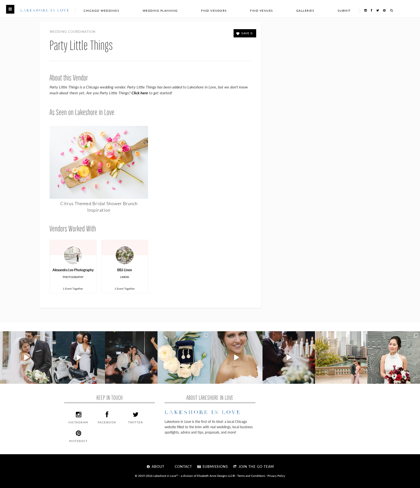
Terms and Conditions (251, 476)
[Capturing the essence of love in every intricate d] (184, 357)
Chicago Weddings (101, 11)
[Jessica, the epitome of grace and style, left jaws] (236, 357)
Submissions (214, 466)
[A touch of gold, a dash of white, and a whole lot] (26, 357)
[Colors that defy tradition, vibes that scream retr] (288, 357)
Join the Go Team (255, 466)
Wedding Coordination (73, 31)
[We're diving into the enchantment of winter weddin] (394, 357)
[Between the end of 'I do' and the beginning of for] (131, 357)
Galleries (305, 11)
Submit (344, 11)
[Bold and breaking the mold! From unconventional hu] (78, 357)
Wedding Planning (160, 11)
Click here (139, 93)
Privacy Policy (276, 476)
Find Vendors (214, 11)
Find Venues (261, 11)
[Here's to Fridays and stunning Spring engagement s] (341, 357)
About (157, 466)
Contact (183, 466)
